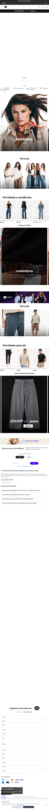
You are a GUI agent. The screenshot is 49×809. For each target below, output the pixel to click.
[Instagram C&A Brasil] (18, 712)
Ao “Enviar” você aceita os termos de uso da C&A (24, 466)
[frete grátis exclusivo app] (24, 12)
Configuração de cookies (17, 806)
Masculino (29, 457)
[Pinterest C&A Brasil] (24, 712)
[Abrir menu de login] (42, 7)
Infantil (3, 725)
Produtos (3, 754)
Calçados (3, 729)
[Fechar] (47, 804)
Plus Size (3, 733)
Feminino (20, 457)
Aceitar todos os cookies (28, 806)
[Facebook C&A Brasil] (30, 712)
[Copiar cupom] (46, 3)
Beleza (3, 737)
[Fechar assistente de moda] (21, 789)
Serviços (3, 758)
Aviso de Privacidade (20, 804)
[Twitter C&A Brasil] (27, 712)
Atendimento (4, 766)
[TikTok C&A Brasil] (21, 712)
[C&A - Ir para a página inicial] (5, 7)
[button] (39, 7)
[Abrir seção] (26, 717)
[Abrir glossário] (26, 744)
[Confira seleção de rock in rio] (24, 302)
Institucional (4, 749)
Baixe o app (4, 762)
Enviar (34, 463)
